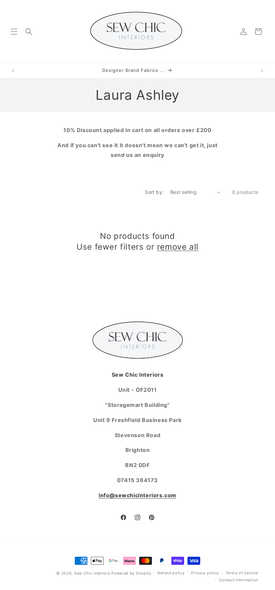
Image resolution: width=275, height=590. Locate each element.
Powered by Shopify (131, 573)
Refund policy (171, 573)
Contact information (238, 580)
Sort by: (154, 192)
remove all (178, 247)
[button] (14, 31)
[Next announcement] (262, 70)
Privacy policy (205, 573)
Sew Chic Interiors (92, 573)
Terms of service (242, 573)
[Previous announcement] (13, 70)
